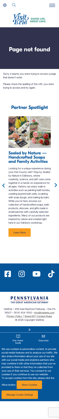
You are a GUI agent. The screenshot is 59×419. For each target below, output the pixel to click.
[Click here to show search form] (14, 5)
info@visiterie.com (44, 312)
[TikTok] (51, 273)
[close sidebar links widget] (29, 329)
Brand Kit (30, 316)
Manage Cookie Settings (19, 394)
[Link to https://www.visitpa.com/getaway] (29, 302)
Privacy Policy (15, 316)
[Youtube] (36, 273)
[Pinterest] (29, 285)
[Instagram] (21, 273)
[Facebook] (8, 273)
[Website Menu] (52, 6)
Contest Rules (44, 316)
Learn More (19, 232)
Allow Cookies (29, 384)
